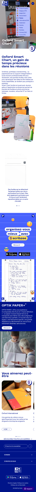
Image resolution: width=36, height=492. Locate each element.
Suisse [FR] (22, 35)
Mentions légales (12, 483)
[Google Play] (11, 254)
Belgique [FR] (23, 11)
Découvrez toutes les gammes (17, 439)
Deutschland (22, 15)
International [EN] (24, 20)
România (21, 30)
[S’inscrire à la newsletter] (30, 446)
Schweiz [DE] (23, 32)
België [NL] (22, 13)
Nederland (22, 23)
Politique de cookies (22, 483)
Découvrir (16, 245)
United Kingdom (23, 8)
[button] (16, 205)
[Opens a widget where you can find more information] (28, 489)
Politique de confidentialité (18, 485)
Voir (5, 429)
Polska (21, 27)
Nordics (21, 25)
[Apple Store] (24, 254)
